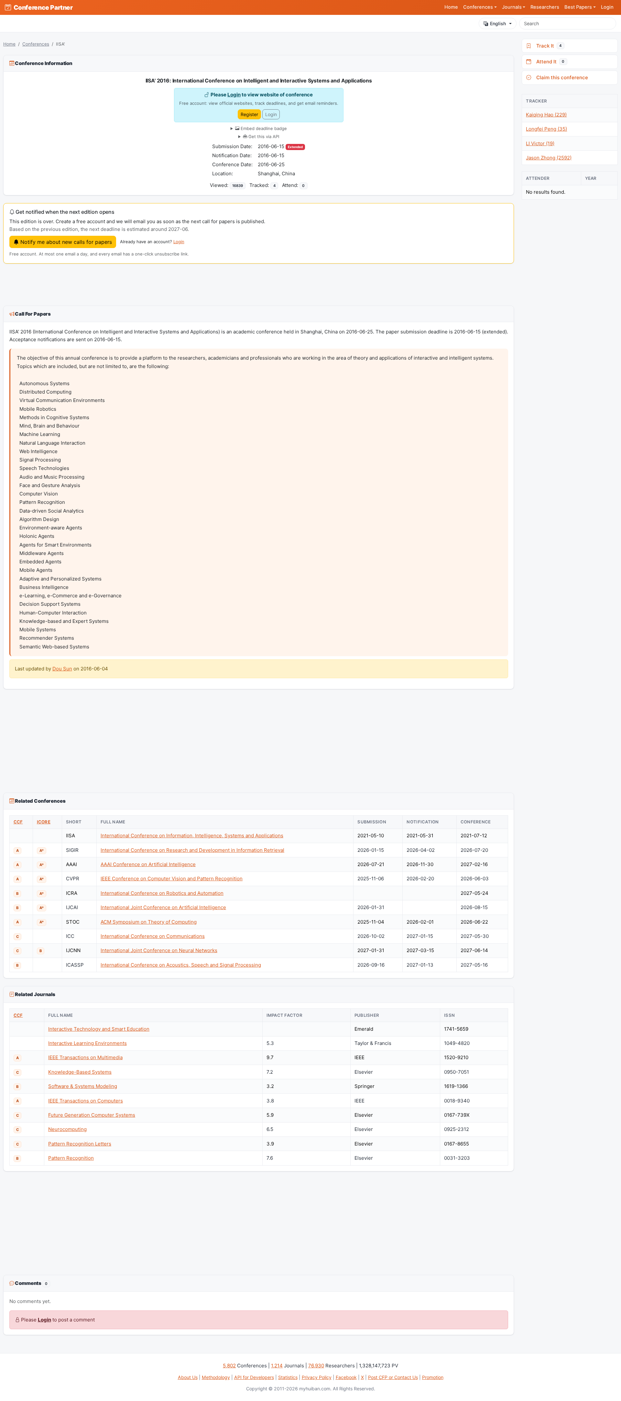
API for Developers (254, 1377)
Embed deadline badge (263, 128)
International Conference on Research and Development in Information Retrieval (192, 850)
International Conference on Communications (153, 936)
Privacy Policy (317, 1377)
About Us (188, 1377)
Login (607, 7)
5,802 (229, 1366)
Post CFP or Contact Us (393, 1377)
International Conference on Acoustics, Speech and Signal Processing (181, 965)
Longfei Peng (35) (546, 129)
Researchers (544, 7)
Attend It (549, 62)
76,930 (316, 1366)
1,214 (277, 1366)
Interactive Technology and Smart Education (98, 1029)
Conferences (35, 44)
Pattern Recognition (71, 1158)
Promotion (432, 1377)
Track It (547, 46)
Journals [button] (512, 7)
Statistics (288, 1377)
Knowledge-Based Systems (80, 1072)
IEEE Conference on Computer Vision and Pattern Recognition (172, 878)
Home (451, 7)
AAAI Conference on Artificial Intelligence (148, 864)
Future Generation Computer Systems (91, 1115)
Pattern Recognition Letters (79, 1144)
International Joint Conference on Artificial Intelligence (163, 907)
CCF (18, 821)
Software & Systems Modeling (82, 1086)
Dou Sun (62, 669)
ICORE (43, 821)
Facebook (346, 1377)
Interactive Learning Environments (87, 1043)
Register (249, 114)
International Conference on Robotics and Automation (162, 893)
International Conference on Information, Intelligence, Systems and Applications (192, 835)
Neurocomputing (67, 1129)
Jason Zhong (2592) (549, 158)
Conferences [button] (478, 7)
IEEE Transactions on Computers (85, 1101)
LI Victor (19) (540, 143)
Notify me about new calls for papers (65, 242)
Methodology (216, 1377)
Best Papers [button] (578, 7)
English (498, 23)
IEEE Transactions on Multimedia (85, 1057)
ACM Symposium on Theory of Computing (149, 922)
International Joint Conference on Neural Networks (159, 950)
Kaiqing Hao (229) (546, 115)
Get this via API (263, 136)
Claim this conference (561, 77)
